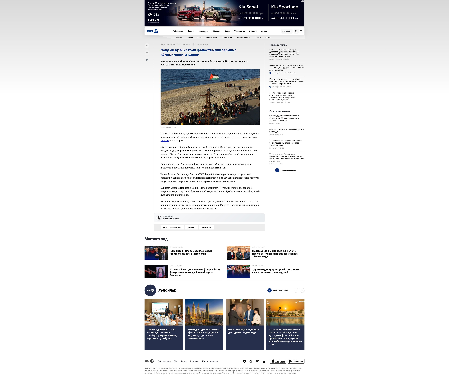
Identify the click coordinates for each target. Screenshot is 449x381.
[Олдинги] (296, 290)
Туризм (258, 37)
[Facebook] (147, 59)
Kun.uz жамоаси (210, 361)
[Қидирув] (296, 31)
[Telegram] (147, 52)
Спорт (227, 31)
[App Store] (278, 361)
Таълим (179, 37)
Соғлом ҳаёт (211, 37)
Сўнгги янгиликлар (280, 111)
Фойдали (253, 31)
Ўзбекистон (178, 31)
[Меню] (301, 31)
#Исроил (191, 227)
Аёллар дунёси (243, 37)
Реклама (194, 361)
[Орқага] (147, 45)
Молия (190, 37)
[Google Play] (296, 361)
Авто (199, 37)
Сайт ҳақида (164, 361)
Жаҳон (191, 31)
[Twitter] (257, 361)
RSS (176, 361)
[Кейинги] (302, 290)
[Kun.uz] (152, 31)
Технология (239, 31)
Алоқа (184, 361)
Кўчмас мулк (227, 37)
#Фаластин (207, 227)
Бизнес (268, 37)
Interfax (165, 140)
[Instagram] (264, 361)
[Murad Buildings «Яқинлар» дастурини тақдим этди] (245, 324)
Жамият (216, 31)
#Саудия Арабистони (172, 227)
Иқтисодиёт (203, 31)
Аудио (264, 31)
